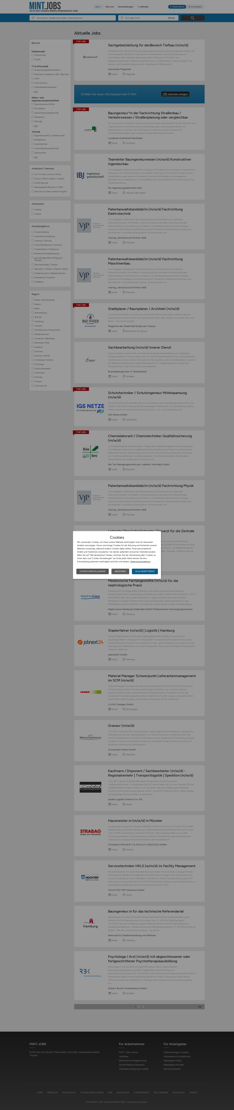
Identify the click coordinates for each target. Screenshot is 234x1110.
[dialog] (117, 555)
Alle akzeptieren (145, 571)
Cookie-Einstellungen (92, 571)
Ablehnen (120, 571)
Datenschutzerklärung (140, 561)
